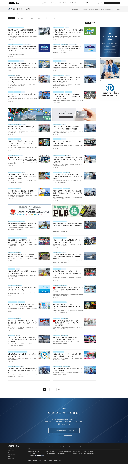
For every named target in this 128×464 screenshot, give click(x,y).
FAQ (60, 460)
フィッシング (44, 3)
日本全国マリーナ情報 (88, 451)
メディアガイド (31, 455)
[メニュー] (98, 3)
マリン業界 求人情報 (50, 453)
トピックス (81, 3)
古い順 (93, 22)
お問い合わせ (35, 460)
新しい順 (88, 22)
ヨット (29, 3)
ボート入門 (31, 18)
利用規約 (50, 460)
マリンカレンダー (31, 453)
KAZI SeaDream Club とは (33, 451)
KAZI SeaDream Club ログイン (112, 2)
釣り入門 (41, 18)
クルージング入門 (52, 18)
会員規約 (55, 460)
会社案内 (29, 460)
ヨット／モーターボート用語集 (90, 453)
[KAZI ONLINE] (13, 446)
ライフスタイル (62, 3)
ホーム (9, 14)
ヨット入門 (21, 18)
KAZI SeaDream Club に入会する (64, 430)
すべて (11, 18)
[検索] (102, 3)
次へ (59, 389)
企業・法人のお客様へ (39, 455)
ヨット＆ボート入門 (77, 451)
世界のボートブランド (77, 453)
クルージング (53, 3)
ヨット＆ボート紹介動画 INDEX (64, 451)
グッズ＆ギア (72, 3)
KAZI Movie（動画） (50, 451)
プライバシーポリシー (43, 460)
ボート (36, 3)
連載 (87, 3)
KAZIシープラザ (61, 453)
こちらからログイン (68, 435)
